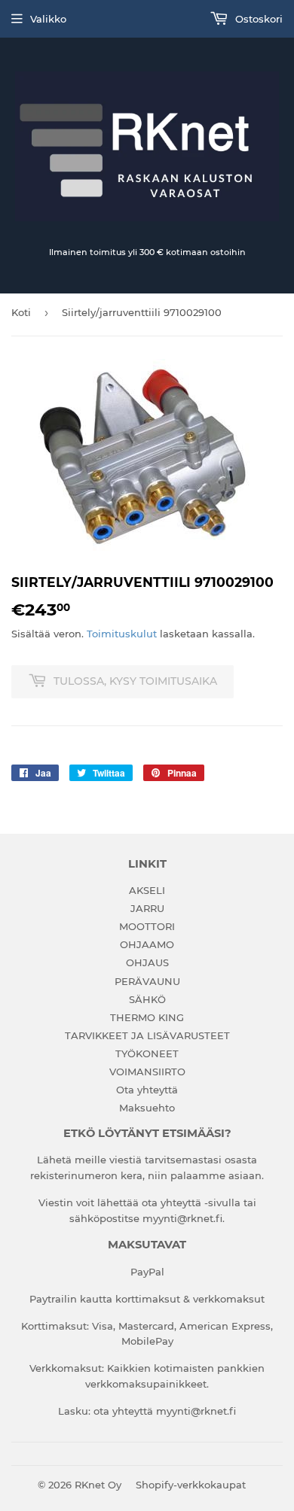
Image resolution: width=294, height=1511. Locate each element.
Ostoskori (257, 19)
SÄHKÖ (147, 999)
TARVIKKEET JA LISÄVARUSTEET (147, 1035)
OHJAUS (147, 962)
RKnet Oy (98, 1485)
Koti (21, 312)
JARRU (147, 908)
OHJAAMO (147, 944)
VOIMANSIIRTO (147, 1072)
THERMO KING (147, 1017)
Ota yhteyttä (147, 1090)
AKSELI (147, 890)
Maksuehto (147, 1108)
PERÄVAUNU (147, 981)
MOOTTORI (147, 926)
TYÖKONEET (147, 1053)
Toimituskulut (122, 634)
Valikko (48, 19)
